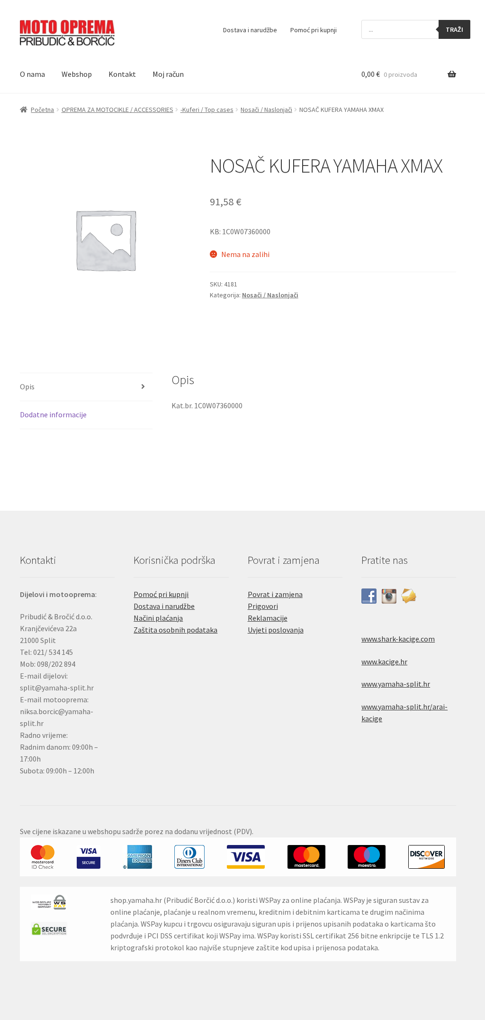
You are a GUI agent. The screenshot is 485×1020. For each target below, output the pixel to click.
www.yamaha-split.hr (395, 684)
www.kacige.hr (384, 661)
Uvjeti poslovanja (276, 629)
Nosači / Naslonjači (266, 109)
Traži (454, 29)
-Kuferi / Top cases (207, 109)
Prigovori (263, 606)
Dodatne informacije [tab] (53, 414)
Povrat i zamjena (275, 594)
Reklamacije (267, 618)
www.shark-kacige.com (398, 638)
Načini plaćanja (158, 618)
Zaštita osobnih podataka (175, 629)
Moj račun (168, 74)
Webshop (77, 74)
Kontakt (122, 74)
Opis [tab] (27, 386)
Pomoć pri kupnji (313, 30)
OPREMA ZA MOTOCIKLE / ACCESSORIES (117, 109)
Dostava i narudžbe (250, 30)
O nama (32, 74)
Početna (42, 109)
